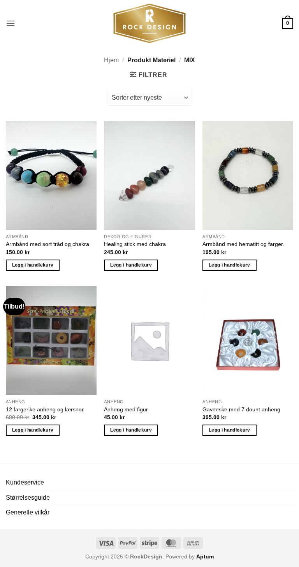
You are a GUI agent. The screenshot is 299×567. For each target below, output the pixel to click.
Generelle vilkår (27, 512)
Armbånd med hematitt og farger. (243, 244)
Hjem (111, 60)
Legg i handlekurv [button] (33, 265)
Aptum (205, 556)
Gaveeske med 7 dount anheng (241, 409)
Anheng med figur (126, 409)
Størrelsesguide (28, 497)
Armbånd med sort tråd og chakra (47, 244)
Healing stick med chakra (135, 244)
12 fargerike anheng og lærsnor (45, 409)
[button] (10, 23)
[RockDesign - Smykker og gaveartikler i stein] (149, 23)
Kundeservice (25, 482)
